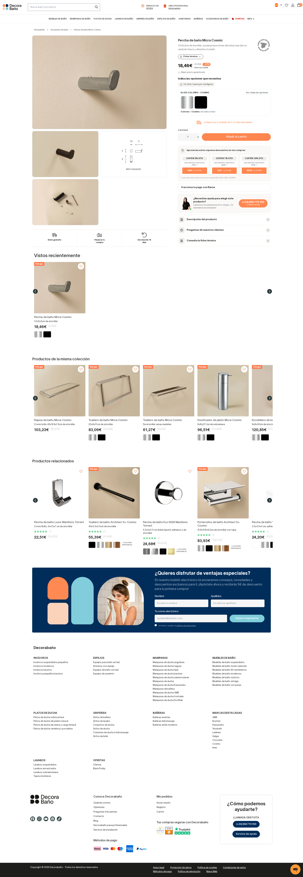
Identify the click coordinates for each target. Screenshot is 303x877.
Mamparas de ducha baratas (167, 674)
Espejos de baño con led (106, 670)
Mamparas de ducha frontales (168, 697)
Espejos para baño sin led (106, 662)
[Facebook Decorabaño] (33, 820)
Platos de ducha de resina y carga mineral (54, 725)
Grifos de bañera (101, 717)
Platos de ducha (45, 713)
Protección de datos (181, 868)
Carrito (160, 812)
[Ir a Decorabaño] (56, 799)
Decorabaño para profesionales (110, 825)
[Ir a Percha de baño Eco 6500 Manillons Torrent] (168, 492)
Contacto (98, 816)
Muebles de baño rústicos (225, 678)
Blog (95, 821)
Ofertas (97, 765)
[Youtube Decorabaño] (47, 820)
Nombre (159, 596)
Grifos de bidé (100, 736)
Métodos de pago (162, 872)
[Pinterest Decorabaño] (53, 820)
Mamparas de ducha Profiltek (168, 700)
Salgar (215, 736)
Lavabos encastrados (44, 769)
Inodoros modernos (43, 666)
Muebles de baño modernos (226, 674)
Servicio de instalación (105, 830)
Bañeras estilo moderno (165, 725)
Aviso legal (158, 868)
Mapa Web (211, 872)
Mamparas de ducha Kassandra (169, 685)
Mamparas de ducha (163, 681)
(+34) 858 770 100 (246, 824)
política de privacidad (186, 626)
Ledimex (216, 733)
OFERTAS (99, 760)
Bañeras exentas (161, 717)
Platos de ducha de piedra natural (50, 721)
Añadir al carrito (236, 137)
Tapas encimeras (42, 776)
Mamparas (160, 658)
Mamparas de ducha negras (167, 666)
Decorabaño (39, 30)
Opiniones (98, 807)
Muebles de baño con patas (226, 685)
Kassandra (218, 725)
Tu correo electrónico (167, 611)
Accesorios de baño (59, 30)
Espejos (98, 658)
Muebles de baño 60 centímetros (229, 670)
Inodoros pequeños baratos (48, 674)
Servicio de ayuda (246, 834)
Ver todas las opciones (257, 93)
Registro (161, 807)
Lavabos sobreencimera (45, 772)
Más (249, 19)
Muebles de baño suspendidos (228, 662)
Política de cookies (207, 868)
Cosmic (216, 744)
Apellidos (216, 596)
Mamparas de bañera (164, 689)
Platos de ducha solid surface (48, 717)
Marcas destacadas (227, 713)
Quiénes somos (101, 803)
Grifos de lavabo (101, 721)
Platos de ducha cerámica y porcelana (53, 729)
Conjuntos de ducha (103, 725)
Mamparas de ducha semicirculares (171, 678)
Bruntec (216, 721)
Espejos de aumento (103, 674)
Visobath (217, 729)
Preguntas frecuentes (105, 812)
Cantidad (183, 130)
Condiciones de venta (234, 868)
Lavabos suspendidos (44, 765)
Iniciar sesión (163, 803)
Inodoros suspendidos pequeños (50, 662)
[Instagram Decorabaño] (40, 820)
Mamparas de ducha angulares (168, 662)
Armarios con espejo (103, 666)
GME (214, 717)
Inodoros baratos (42, 670)
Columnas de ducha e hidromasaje (110, 733)
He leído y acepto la (177, 626)
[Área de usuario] (292, 5)
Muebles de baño (224, 658)
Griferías (99, 713)
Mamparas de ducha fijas (165, 670)
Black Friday (99, 769)
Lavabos (39, 760)
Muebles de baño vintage (225, 681)
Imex (214, 748)
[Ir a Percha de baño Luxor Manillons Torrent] (59, 492)
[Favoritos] (286, 5)
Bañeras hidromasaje (163, 721)
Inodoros (40, 658)
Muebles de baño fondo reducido (229, 666)
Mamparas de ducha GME (166, 693)
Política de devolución (189, 872)
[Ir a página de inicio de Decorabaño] (14, 8)
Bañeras (159, 713)
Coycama (217, 740)
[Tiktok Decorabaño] (60, 820)
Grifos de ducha (101, 729)
